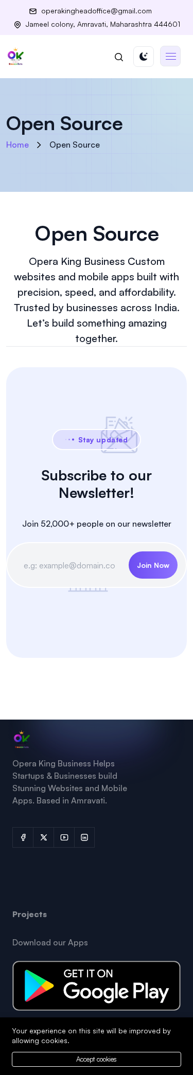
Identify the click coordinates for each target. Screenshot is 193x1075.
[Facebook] (22, 837)
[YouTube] (64, 837)
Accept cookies (96, 1059)
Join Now (153, 565)
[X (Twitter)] (43, 837)
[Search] (119, 56)
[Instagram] (84, 837)
